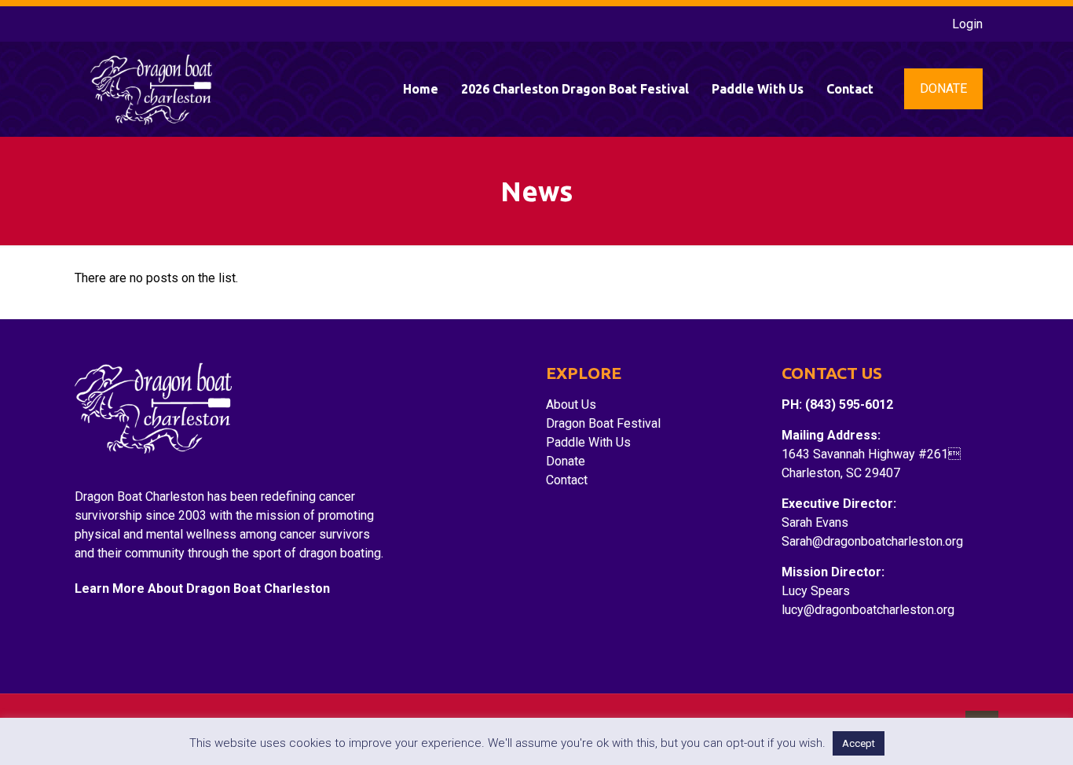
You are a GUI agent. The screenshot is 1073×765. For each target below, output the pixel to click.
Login (967, 24)
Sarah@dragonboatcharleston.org (872, 541)
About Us (571, 404)
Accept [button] (858, 743)
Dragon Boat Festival (603, 423)
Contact (567, 480)
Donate (565, 461)
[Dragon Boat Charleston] (151, 89)
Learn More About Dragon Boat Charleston (202, 588)
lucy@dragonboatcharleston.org (868, 609)
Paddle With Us (588, 442)
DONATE (943, 88)
